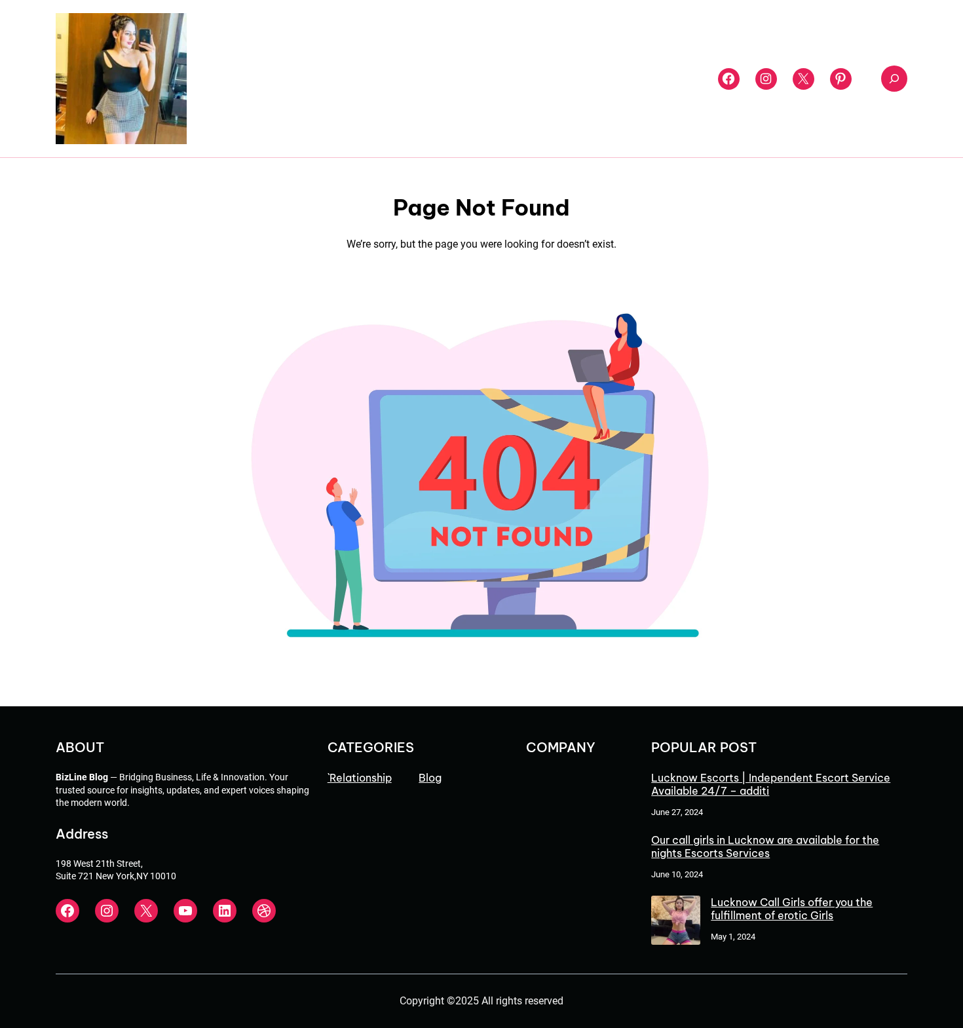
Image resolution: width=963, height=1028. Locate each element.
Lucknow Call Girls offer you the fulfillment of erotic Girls (792, 909)
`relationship (360, 777)
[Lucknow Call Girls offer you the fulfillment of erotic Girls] (675, 921)
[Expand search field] (894, 79)
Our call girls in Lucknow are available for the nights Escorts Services (765, 846)
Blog (430, 777)
